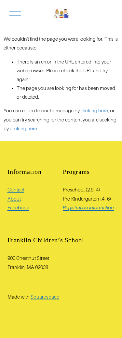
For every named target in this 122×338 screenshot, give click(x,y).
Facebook (18, 207)
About (14, 199)
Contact (15, 189)
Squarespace (45, 297)
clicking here (94, 110)
